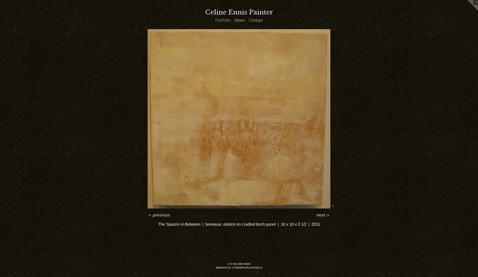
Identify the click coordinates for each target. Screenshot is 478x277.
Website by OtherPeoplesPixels (239, 267)
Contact (256, 20)
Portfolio (223, 20)
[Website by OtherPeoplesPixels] (468, 10)
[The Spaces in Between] (239, 118)
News (240, 20)
